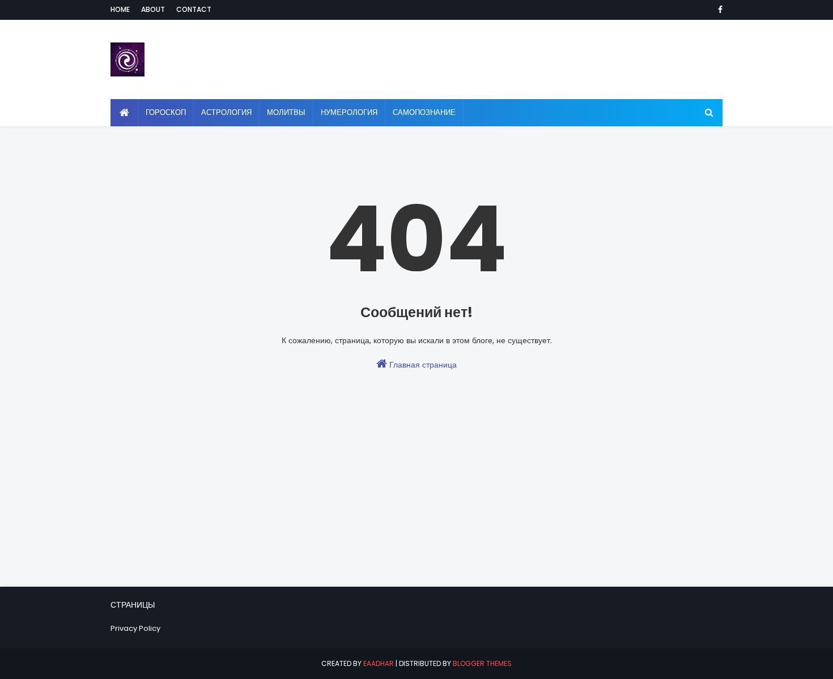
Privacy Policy (135, 628)
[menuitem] (124, 112)
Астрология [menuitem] (226, 112)
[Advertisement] (416, 507)
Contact (193, 9)
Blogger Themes (482, 663)
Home (120, 9)
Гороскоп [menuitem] (166, 112)
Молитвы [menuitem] (286, 112)
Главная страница (422, 364)
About (153, 9)
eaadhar (378, 663)
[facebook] (718, 9)
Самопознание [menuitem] (424, 112)
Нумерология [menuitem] (349, 112)
